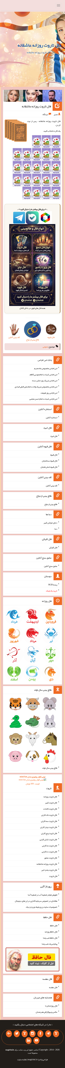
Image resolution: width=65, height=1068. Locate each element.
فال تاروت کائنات (50, 809)
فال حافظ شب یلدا (50, 938)
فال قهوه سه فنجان (49, 461)
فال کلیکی (53, 547)
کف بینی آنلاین (51, 485)
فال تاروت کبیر (51, 803)
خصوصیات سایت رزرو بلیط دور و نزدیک (41, 907)
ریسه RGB (52, 584)
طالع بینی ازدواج (50, 504)
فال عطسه (53, 987)
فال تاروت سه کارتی (49, 821)
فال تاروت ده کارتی (49, 852)
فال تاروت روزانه (50, 796)
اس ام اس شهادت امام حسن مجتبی (43, 399)
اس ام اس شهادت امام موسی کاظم (43, 374)
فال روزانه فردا (51, 1006)
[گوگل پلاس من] (9, 1033)
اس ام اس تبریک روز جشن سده (44, 380)
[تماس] (25, 1033)
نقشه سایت (22, 1059)
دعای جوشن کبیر (50, 523)
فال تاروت (53, 876)
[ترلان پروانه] (33, 96)
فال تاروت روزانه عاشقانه (39, 45)
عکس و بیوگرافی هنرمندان (46, 1012)
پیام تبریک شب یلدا (49, 944)
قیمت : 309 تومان (32, 780)
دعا (55, 529)
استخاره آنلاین (51, 417)
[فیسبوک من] (40, 1033)
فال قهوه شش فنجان (49, 467)
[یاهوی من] (56, 1033)
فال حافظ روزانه (51, 932)
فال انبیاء (53, 436)
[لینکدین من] (29, 1040)
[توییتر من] (17, 1033)
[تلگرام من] (48, 1033)
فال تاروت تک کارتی (49, 815)
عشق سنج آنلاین (50, 566)
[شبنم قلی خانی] (13, 96)
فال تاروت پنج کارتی (49, 833)
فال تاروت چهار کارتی (48, 827)
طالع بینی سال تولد (49, 768)
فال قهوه (53, 454)
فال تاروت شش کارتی (48, 839)
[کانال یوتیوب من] (36, 1040)
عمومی (45, 347)
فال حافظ (53, 925)
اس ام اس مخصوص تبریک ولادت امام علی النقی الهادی (36, 387)
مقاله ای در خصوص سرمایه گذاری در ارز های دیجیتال (36, 901)
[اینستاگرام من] (32, 1033)
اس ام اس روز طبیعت (49, 393)
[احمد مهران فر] (52, 96)
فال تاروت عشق (50, 858)
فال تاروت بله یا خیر (49, 870)
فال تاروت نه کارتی (49, 845)
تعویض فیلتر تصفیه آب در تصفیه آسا (42, 895)
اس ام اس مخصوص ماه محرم (45, 368)
